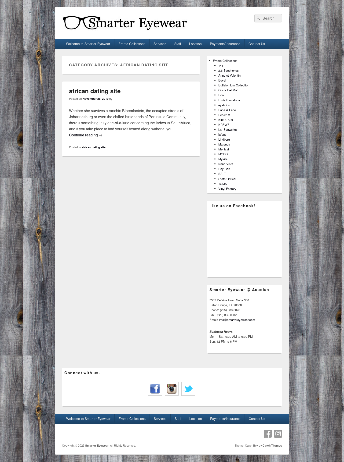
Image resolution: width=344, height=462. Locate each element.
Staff (177, 43)
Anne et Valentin (229, 75)
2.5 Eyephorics (228, 70)
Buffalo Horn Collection (233, 85)
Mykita (222, 159)
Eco (221, 95)
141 (220, 65)
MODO (223, 154)
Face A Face (227, 110)
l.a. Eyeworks (227, 129)
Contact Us (257, 43)
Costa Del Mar (228, 90)
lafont (222, 134)
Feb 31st (224, 115)
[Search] (257, 18)
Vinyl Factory (227, 188)
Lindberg (224, 139)
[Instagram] (278, 434)
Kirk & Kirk (225, 119)
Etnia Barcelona (229, 100)
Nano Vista (225, 164)
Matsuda (224, 144)
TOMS (222, 183)
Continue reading (85, 135)
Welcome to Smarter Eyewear (88, 43)
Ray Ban (224, 169)
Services (160, 43)
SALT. (222, 173)
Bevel (222, 80)
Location (195, 43)
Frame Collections (131, 43)
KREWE (224, 124)
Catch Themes (272, 445)
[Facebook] (268, 434)
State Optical (227, 179)
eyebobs (224, 105)
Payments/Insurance (225, 43)
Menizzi (223, 149)
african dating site (95, 90)
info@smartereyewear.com (237, 319)
